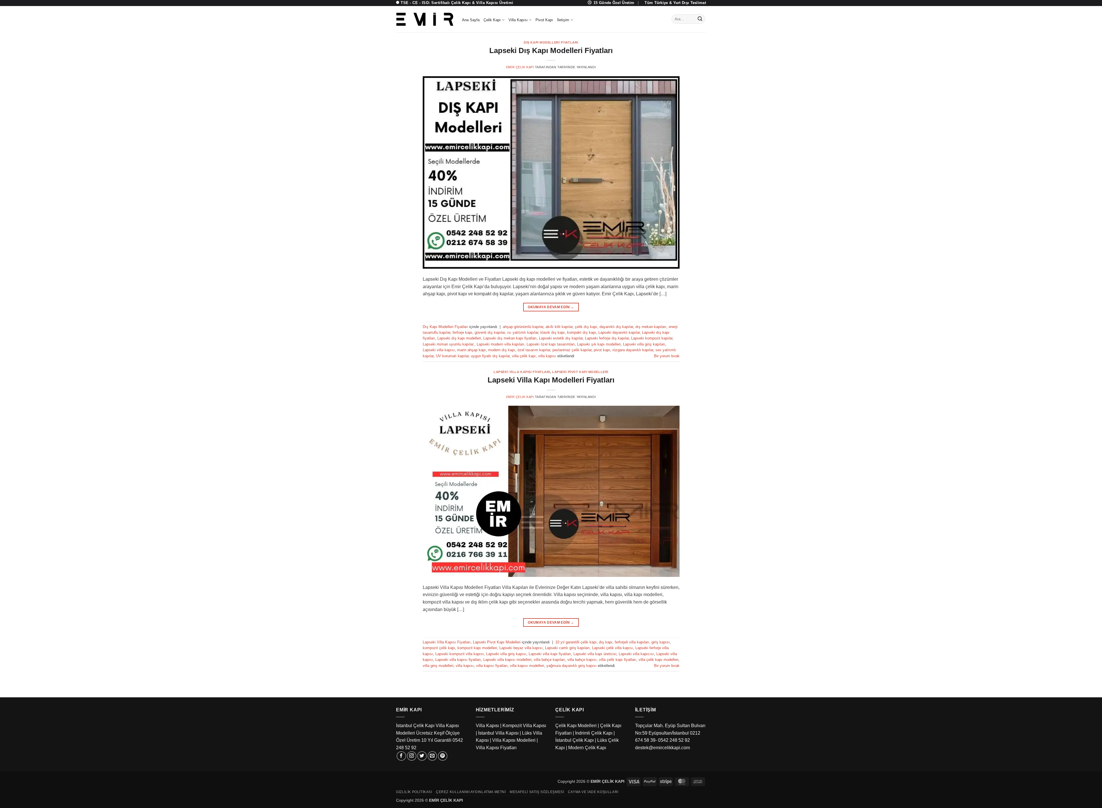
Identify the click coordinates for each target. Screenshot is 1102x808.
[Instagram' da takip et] (411, 756)
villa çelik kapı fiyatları (617, 659)
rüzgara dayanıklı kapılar (632, 350)
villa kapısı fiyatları (492, 665)
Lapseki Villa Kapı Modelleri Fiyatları (551, 380)
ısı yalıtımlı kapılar (522, 332)
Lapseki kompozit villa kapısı (459, 654)
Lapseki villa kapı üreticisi (594, 654)
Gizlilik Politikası (414, 792)
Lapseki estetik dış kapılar (561, 338)
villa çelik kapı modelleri (658, 659)
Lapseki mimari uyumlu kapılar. (448, 344)
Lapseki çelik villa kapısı (612, 648)
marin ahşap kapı (471, 350)
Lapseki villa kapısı (439, 350)
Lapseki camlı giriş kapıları (567, 648)
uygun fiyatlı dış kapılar (490, 356)
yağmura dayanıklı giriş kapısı (571, 665)
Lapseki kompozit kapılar (651, 338)
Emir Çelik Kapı (520, 67)
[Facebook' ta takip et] (401, 756)
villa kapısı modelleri (527, 665)
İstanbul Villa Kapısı (498, 733)
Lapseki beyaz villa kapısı (521, 648)
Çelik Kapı (492, 20)
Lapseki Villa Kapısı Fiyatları (522, 372)
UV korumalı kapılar (452, 356)
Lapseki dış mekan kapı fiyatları (510, 338)
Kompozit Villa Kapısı (524, 725)
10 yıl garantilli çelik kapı (576, 642)
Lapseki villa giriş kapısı (506, 654)
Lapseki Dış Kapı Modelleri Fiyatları (551, 50)
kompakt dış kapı (581, 332)
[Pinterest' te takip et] (442, 756)
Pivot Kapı (544, 20)
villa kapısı (547, 356)
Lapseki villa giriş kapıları (644, 344)
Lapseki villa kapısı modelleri (507, 659)
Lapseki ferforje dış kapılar (607, 338)
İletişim (563, 20)
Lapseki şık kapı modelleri (599, 344)
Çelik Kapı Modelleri (576, 725)
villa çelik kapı (524, 356)
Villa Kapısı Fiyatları (496, 747)
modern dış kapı (501, 350)
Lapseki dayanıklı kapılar (619, 332)
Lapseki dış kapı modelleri (459, 338)
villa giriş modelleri (438, 665)
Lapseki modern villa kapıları (500, 344)
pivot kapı (602, 350)
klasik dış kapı (552, 332)
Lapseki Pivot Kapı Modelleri (580, 372)
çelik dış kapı (586, 327)
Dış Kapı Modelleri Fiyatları (551, 42)
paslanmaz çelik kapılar (571, 350)
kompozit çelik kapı (439, 648)
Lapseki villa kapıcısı (636, 654)
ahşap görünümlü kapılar (523, 327)
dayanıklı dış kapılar (616, 327)
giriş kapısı (660, 642)
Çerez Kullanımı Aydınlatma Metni (471, 792)
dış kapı (605, 642)
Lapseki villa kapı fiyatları (550, 654)
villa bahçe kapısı (582, 659)
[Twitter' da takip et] (422, 756)
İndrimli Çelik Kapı (593, 733)
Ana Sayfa (471, 20)
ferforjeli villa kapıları (632, 642)
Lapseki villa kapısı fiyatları (458, 659)
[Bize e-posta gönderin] (432, 756)
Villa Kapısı (518, 20)
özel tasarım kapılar (533, 350)
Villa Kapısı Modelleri (514, 740)
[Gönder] (700, 19)
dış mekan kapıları (650, 327)
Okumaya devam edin (551, 307)
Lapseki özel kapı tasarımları (551, 344)
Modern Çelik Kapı (587, 747)
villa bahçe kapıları (549, 659)
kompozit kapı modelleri (477, 648)
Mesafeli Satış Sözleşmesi (537, 792)
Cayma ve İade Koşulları (593, 792)
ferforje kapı (462, 332)
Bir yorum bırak (667, 356)
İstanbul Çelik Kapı (574, 740)
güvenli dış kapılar (490, 332)
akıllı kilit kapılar (559, 327)
